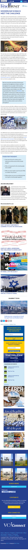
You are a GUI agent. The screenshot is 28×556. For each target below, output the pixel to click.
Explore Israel (19, 532)
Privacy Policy (4, 535)
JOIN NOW (16, 360)
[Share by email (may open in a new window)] (9, 321)
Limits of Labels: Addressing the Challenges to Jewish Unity (11, 249)
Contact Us (10, 535)
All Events (6, 384)
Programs (12, 532)
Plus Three (16, 543)
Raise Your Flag (11, 371)
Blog (25, 532)
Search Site (14, 486)
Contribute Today (14, 507)
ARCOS (8, 543)
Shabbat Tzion (12, 324)
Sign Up (14, 517)
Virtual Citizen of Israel (9, 293)
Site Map (17, 535)
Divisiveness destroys (5, 77)
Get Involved (3, 534)
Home (2, 324)
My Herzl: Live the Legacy (9, 271)
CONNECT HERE (14, 358)
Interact (9, 534)
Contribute (15, 534)
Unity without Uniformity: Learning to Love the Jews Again (11, 225)
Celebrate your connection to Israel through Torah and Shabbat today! (14, 317)
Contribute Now (14, 351)
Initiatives (6, 324)
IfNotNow (19, 91)
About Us (7, 532)
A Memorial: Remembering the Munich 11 (13, 367)
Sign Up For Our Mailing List (14, 338)
